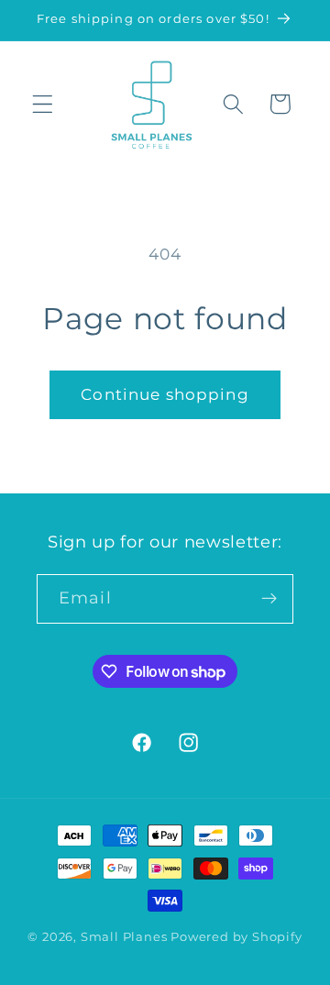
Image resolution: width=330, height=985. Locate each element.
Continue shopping (165, 394)
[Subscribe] (269, 599)
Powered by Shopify (236, 937)
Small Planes (124, 937)
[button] (42, 104)
